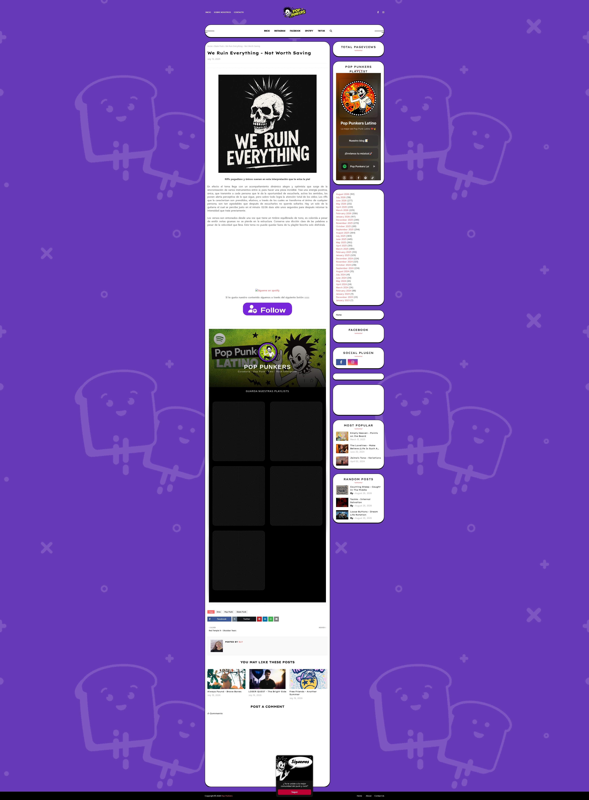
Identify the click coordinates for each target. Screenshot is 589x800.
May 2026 (341, 203)
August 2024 (342, 271)
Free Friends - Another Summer (303, 693)
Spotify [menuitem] (309, 30)
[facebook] (378, 12)
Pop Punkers (227, 795)
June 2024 (341, 277)
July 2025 (341, 236)
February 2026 (343, 213)
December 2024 (344, 258)
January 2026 (343, 216)
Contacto (239, 12)
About (368, 795)
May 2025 (341, 242)
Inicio (208, 12)
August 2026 (342, 194)
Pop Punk (229, 612)
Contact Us (379, 795)
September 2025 (345, 229)
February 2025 (343, 252)
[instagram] (382, 12)
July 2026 (341, 197)
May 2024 (341, 281)
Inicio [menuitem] (267, 30)
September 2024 (345, 268)
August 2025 (342, 232)
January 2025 (343, 255)
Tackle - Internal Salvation (360, 500)
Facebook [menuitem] (295, 30)
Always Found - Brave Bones (224, 691)
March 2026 (342, 210)
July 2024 (341, 274)
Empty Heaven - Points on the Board (364, 434)
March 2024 (342, 287)
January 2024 (343, 294)
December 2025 (344, 220)
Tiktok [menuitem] (321, 30)
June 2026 (341, 200)
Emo (219, 612)
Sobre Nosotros (222, 12)
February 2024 (343, 290)
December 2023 (344, 297)
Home (209, 46)
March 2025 (342, 249)
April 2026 (341, 207)
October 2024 (343, 265)
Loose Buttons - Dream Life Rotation (364, 513)
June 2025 (341, 239)
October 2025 (343, 226)
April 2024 (341, 284)
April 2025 (341, 245)
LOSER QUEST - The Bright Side (267, 691)
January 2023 (343, 300)
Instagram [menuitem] (279, 30)
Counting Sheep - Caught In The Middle (365, 488)
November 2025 (344, 223)
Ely (240, 642)
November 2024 (344, 261)
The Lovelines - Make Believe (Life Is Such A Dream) (363, 447)
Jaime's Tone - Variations (365, 458)
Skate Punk (219, 46)
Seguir (294, 792)
